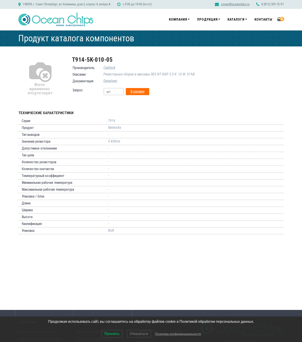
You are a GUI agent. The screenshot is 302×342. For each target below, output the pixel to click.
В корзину (137, 91)
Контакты (263, 19)
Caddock (109, 67)
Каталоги (236, 19)
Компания (178, 19)
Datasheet (110, 81)
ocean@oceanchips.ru (235, 4)
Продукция (207, 19)
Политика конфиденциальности (178, 334)
